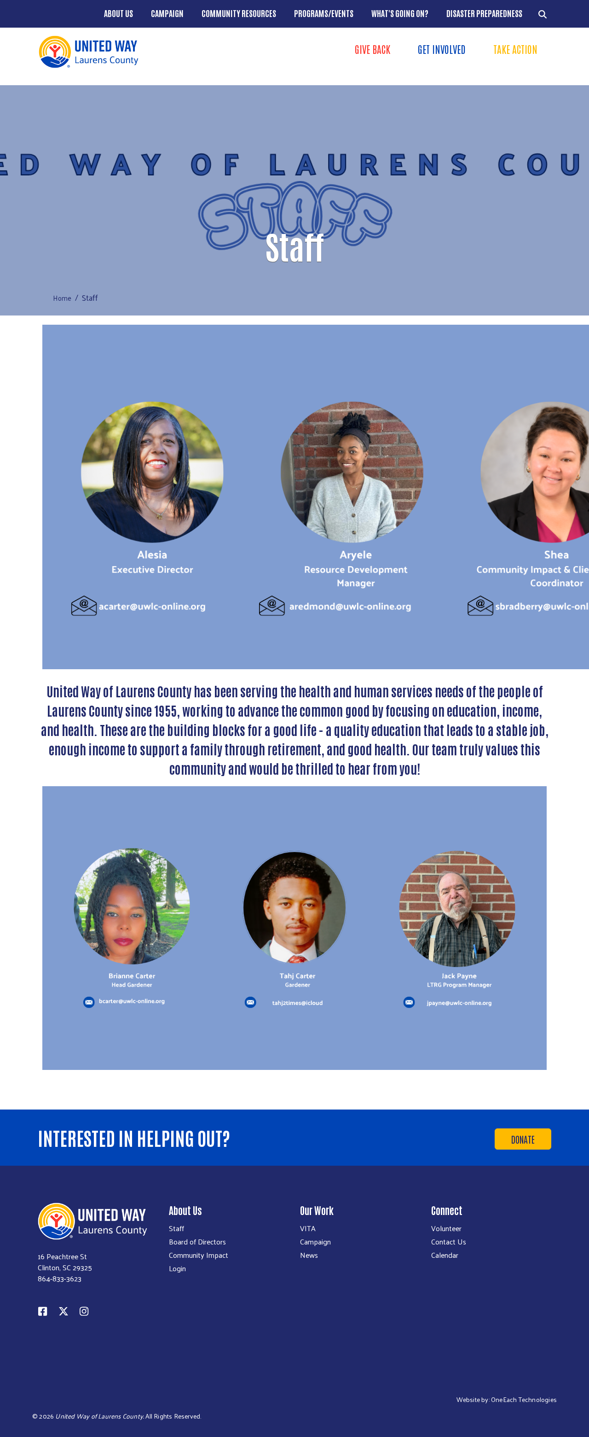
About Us (118, 12)
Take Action (515, 48)
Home (62, 298)
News (309, 1255)
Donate (523, 1139)
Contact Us (448, 1241)
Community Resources (239, 12)
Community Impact (198, 1255)
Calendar (444, 1255)
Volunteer (446, 1228)
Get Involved (442, 48)
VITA (308, 1228)
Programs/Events (323, 12)
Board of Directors (197, 1241)
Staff (176, 1228)
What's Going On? (399, 12)
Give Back (372, 48)
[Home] (163, 52)
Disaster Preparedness (484, 12)
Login (177, 1268)
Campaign (167, 12)
